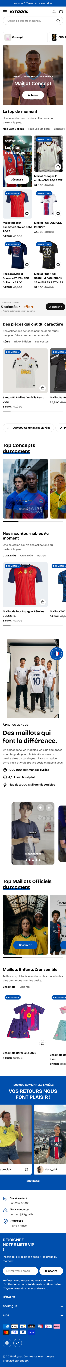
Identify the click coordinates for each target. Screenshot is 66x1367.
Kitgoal (17, 1356)
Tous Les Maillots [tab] (39, 128)
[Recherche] (58, 21)
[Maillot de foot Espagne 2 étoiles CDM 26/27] (17, 204)
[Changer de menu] (5, 12)
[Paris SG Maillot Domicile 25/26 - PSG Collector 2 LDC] (17, 255)
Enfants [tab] (25, 986)
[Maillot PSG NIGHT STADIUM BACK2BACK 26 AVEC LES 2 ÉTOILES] (48, 255)
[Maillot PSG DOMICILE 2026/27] (48, 204)
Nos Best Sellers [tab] (13, 128)
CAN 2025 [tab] (26, 555)
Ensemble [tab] (9, 986)
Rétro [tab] (6, 341)
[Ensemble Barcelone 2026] (25, 1021)
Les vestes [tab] (42, 341)
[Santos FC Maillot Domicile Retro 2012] (25, 370)
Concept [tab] (59, 128)
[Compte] (54, 12)
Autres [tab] (41, 555)
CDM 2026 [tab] (9, 555)
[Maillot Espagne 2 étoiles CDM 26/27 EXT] (48, 154)
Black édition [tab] (22, 341)
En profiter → (55, 306)
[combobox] (33, 21)
